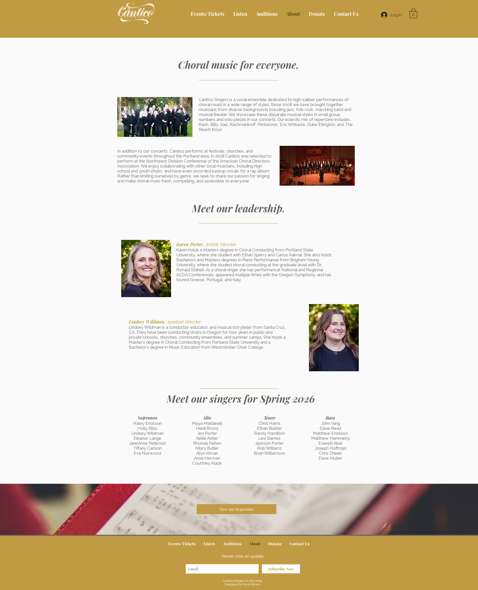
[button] (413, 13)
